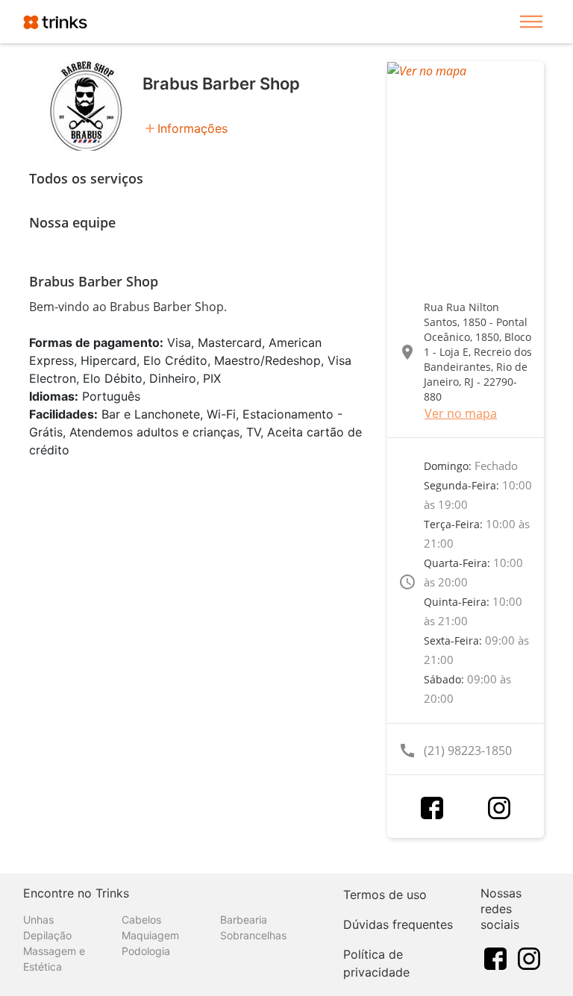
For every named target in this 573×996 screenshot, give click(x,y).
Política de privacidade (376, 963)
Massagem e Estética (54, 959)
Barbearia (243, 919)
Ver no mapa (461, 413)
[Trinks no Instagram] (529, 957)
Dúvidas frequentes (398, 924)
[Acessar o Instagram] (499, 808)
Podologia (146, 951)
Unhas (38, 919)
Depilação (47, 935)
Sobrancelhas (253, 935)
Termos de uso (385, 894)
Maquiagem (150, 935)
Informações (192, 128)
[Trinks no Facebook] (495, 957)
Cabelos (141, 919)
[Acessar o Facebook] (432, 808)
